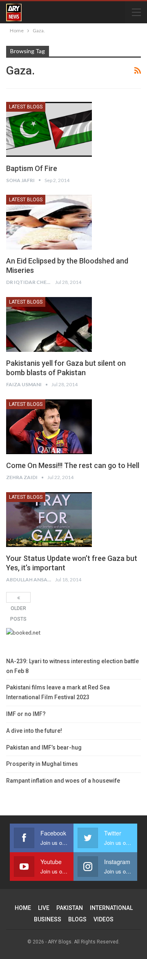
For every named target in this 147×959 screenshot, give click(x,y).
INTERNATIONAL (111, 908)
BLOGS (77, 919)
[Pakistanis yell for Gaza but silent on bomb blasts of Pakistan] (49, 324)
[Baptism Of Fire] (49, 129)
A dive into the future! (34, 730)
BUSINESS (47, 919)
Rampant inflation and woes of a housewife (63, 780)
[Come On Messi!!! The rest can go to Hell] (49, 426)
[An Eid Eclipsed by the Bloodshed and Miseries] (49, 222)
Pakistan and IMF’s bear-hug (44, 747)
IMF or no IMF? (26, 714)
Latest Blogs (25, 107)
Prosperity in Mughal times (42, 764)
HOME (23, 908)
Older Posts (18, 597)
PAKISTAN (69, 908)
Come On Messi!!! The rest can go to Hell (72, 465)
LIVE (43, 908)
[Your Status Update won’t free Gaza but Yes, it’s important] (49, 519)
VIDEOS (104, 919)
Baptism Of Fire (31, 168)
